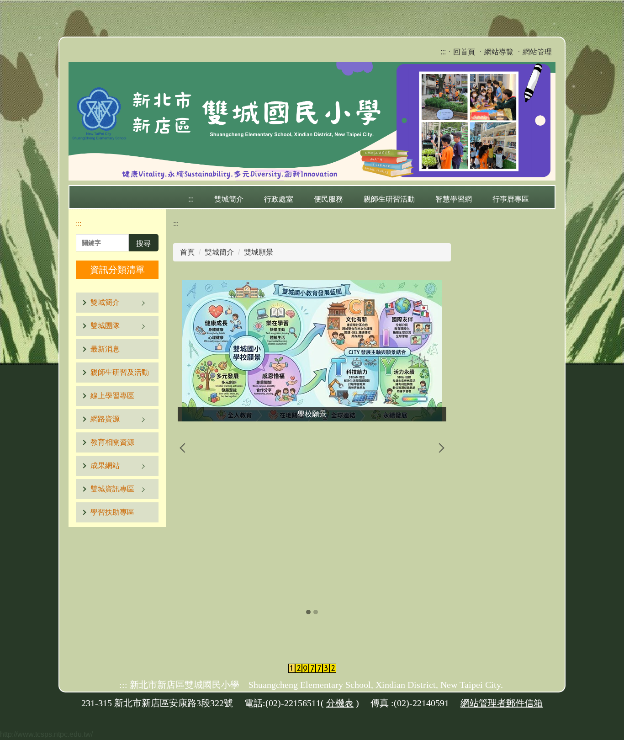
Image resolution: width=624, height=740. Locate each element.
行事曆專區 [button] (510, 199)
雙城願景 (258, 252)
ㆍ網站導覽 (495, 52)
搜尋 (143, 243)
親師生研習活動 (389, 199)
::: (443, 52)
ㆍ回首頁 (460, 52)
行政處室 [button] (278, 199)
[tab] (308, 612)
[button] (117, 303)
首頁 (187, 252)
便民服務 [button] (328, 199)
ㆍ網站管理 (533, 52)
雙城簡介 (219, 252)
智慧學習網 (453, 199)
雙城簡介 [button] (228, 199)
